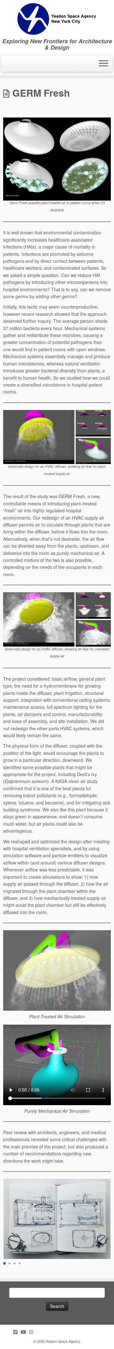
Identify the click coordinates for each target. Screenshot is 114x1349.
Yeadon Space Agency (63, 1341)
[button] (4, 1263)
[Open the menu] (103, 64)
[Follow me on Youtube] (25, 1331)
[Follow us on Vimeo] (17, 1331)
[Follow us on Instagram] (32, 1331)
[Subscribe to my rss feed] (9, 1331)
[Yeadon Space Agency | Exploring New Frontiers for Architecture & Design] (57, 19)
